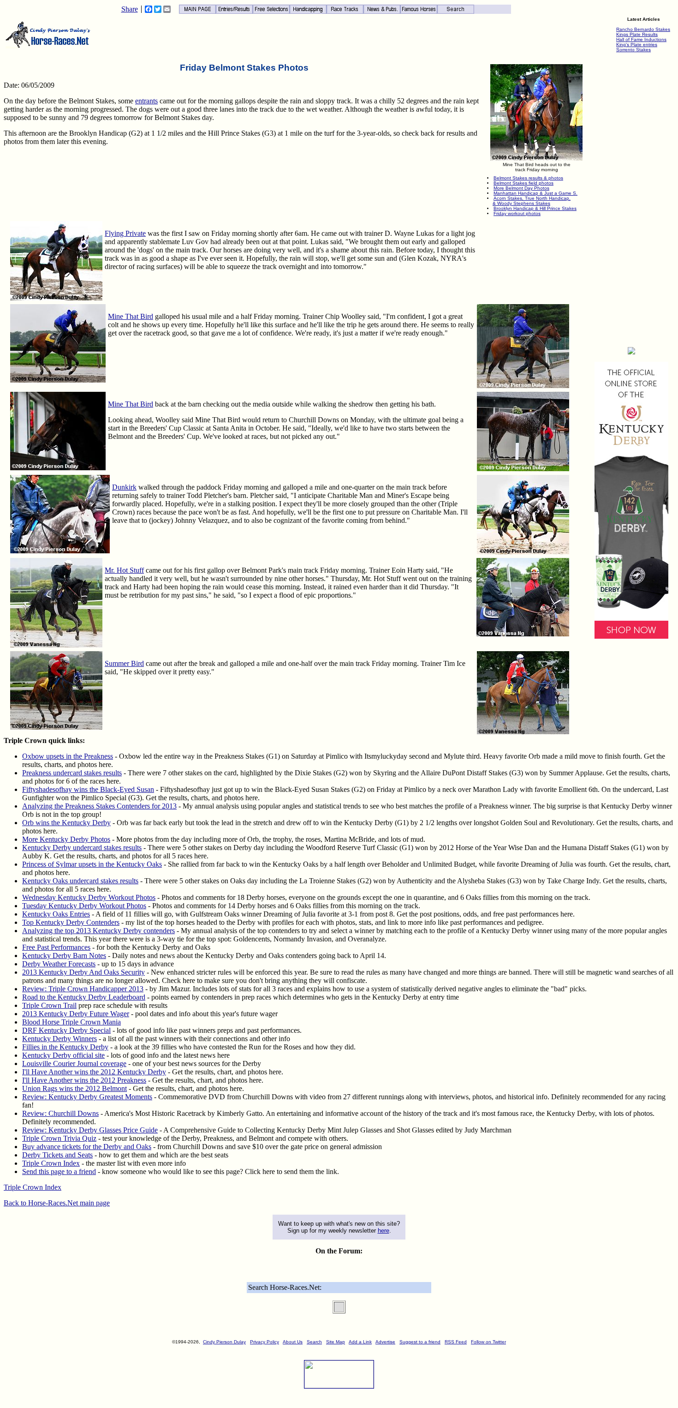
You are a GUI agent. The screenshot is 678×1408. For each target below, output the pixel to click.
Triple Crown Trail (49, 1005)
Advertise (385, 1341)
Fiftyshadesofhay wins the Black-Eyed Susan (88, 789)
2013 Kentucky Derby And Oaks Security (83, 972)
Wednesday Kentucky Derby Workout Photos (88, 897)
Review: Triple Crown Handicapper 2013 (82, 989)
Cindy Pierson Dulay (224, 1341)
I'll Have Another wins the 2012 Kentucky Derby (94, 1072)
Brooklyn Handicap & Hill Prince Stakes (535, 208)
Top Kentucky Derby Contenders (70, 922)
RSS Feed (456, 1341)
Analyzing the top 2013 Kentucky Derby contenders (98, 931)
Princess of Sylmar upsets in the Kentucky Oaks (92, 864)
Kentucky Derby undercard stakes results (82, 847)
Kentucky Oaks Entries (56, 914)
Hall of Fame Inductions (641, 39)
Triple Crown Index (51, 1163)
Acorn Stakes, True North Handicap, (532, 198)
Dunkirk (124, 487)
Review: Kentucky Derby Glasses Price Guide (90, 1130)
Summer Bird (124, 663)
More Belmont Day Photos (521, 188)
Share (129, 9)
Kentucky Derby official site (63, 1055)
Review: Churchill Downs (60, 1113)
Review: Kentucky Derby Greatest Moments (87, 1097)
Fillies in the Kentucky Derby (65, 1047)
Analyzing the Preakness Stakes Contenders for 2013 (99, 806)
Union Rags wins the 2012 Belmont (74, 1088)
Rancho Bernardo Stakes (643, 29)
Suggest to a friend (419, 1341)
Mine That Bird (130, 316)
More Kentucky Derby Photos (66, 839)
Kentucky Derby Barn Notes (64, 955)
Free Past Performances (56, 947)
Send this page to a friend (59, 1171)
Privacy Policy (264, 1341)
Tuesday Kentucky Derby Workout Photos (84, 906)
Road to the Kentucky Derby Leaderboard (83, 997)
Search (314, 1341)
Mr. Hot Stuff (124, 570)
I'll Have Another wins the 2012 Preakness (84, 1080)
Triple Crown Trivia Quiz (59, 1138)
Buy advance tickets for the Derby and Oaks (86, 1146)
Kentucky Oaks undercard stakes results (80, 881)
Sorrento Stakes (633, 49)
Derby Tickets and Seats (57, 1155)
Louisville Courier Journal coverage (74, 1063)
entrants (146, 101)
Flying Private (125, 233)
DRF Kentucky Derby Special (66, 1030)
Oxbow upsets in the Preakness (67, 756)
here (383, 1230)
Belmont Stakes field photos (523, 183)
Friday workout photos (517, 213)
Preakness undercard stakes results (72, 773)
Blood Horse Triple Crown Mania (71, 1022)
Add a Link (360, 1341)
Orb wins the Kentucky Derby (66, 823)
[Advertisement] (631, 201)
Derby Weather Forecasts (58, 964)
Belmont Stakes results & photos (528, 177)
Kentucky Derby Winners (59, 1039)
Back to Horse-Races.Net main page (57, 1203)
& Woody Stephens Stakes (521, 203)
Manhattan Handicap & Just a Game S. (535, 193)
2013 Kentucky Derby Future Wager (75, 1014)
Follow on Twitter (488, 1341)
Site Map (335, 1341)
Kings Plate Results (637, 34)
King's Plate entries (636, 44)
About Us (293, 1341)
